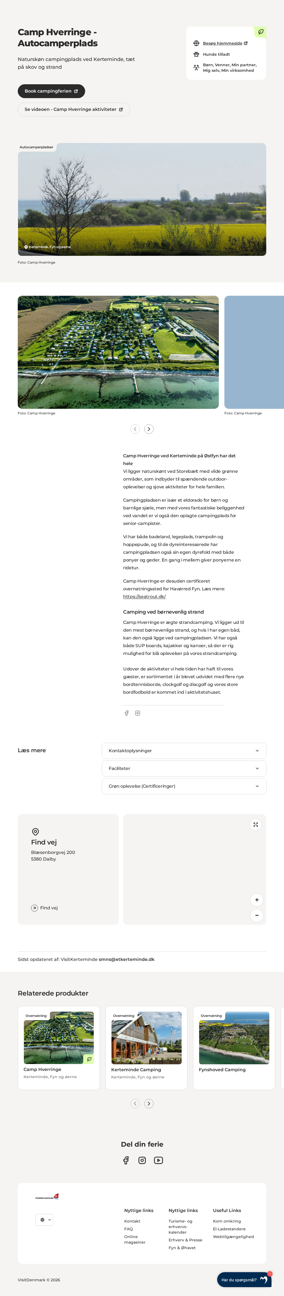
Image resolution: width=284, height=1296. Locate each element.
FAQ (128, 1228)
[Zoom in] (256, 900)
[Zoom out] (256, 915)
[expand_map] (256, 824)
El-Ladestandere (229, 1228)
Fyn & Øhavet (182, 1247)
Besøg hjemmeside (222, 43)
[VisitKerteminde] (48, 1196)
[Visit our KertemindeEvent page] (158, 1160)
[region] (194, 869)
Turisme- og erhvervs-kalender (180, 1227)
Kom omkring (227, 1221)
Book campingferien (48, 91)
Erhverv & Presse (185, 1240)
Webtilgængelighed (233, 1236)
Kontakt (132, 1221)
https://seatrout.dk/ (144, 596)
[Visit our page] (126, 1160)
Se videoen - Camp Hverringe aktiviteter (70, 109)
